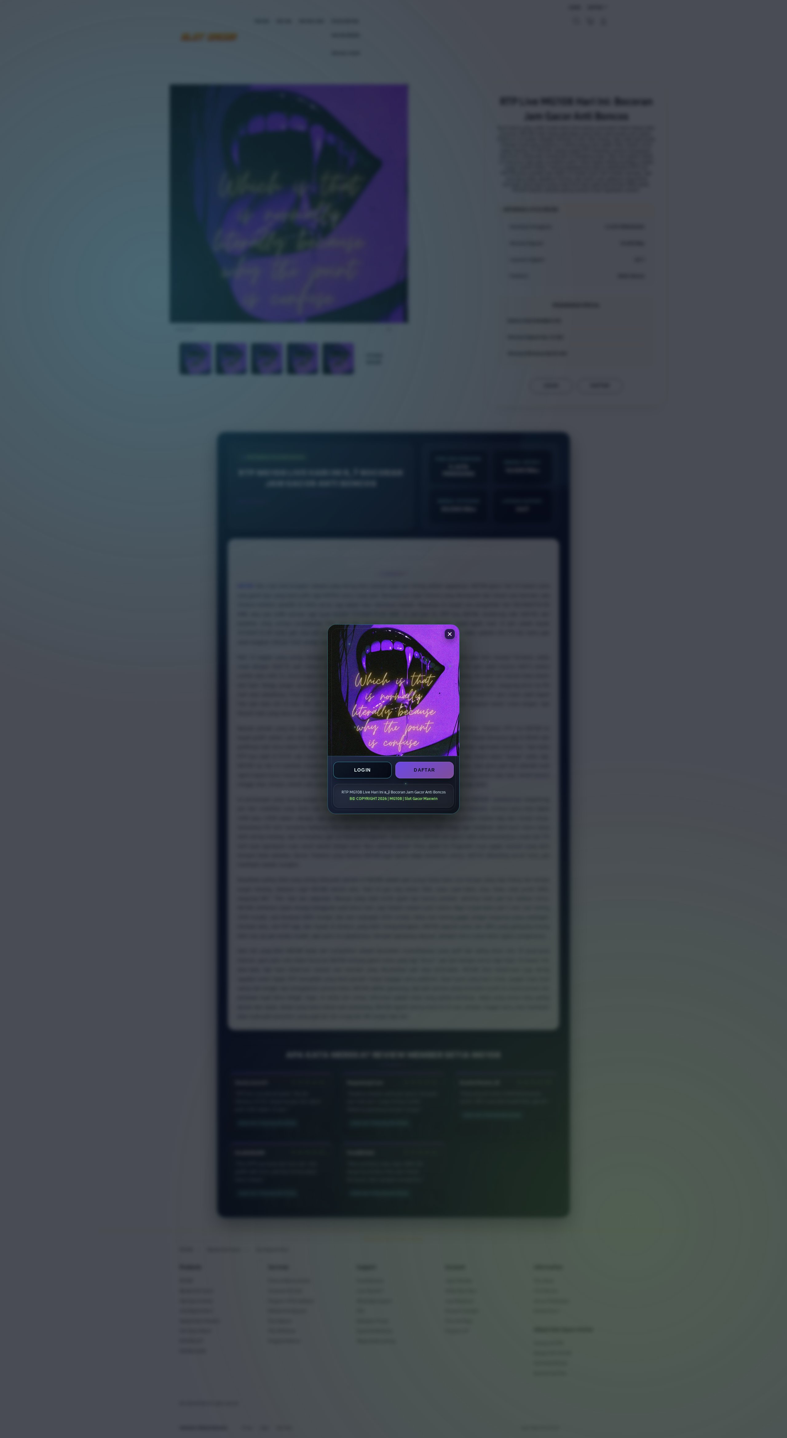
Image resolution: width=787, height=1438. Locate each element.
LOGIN (362, 770)
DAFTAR (424, 770)
